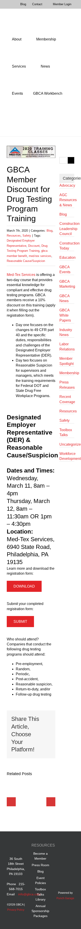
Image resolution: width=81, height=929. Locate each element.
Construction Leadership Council (66, 229)
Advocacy (66, 185)
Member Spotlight (66, 361)
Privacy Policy (15, 909)
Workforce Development (66, 456)
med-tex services (40, 256)
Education (66, 257)
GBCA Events (64, 269)
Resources (14, 235)
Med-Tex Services (21, 275)
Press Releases (66, 384)
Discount (34, 245)
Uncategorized (66, 444)
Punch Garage (65, 898)
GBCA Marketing (66, 284)
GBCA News (64, 298)
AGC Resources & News (66, 200)
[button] (13, 120)
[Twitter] (61, 856)
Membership (66, 373)
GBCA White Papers (65, 315)
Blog (49, 230)
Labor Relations (66, 346)
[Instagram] (69, 856)
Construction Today (66, 245)
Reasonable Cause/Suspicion (26, 261)
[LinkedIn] (69, 846)
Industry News (65, 332)
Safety (26, 235)
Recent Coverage (66, 399)
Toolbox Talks (65, 432)
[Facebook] (61, 846)
